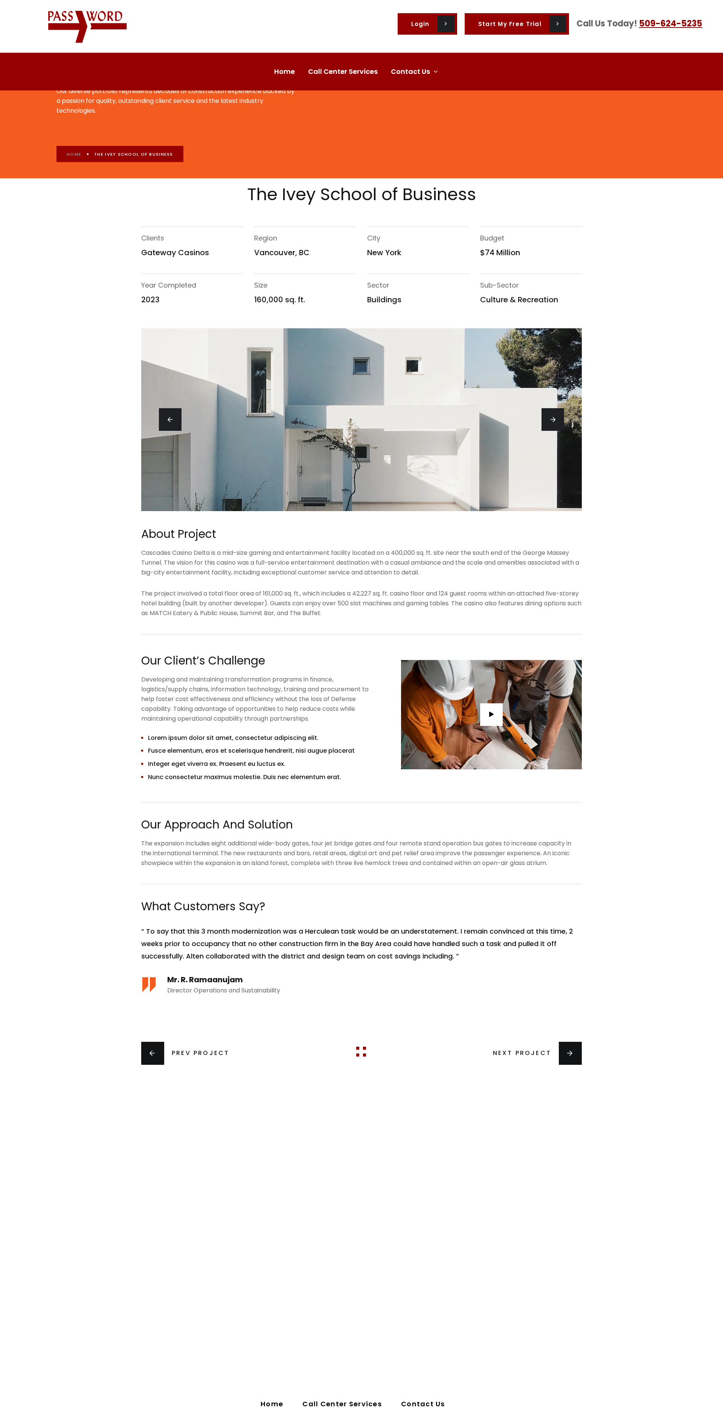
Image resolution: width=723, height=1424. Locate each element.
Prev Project (200, 1053)
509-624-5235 (670, 23)
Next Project (522, 1053)
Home (74, 154)
